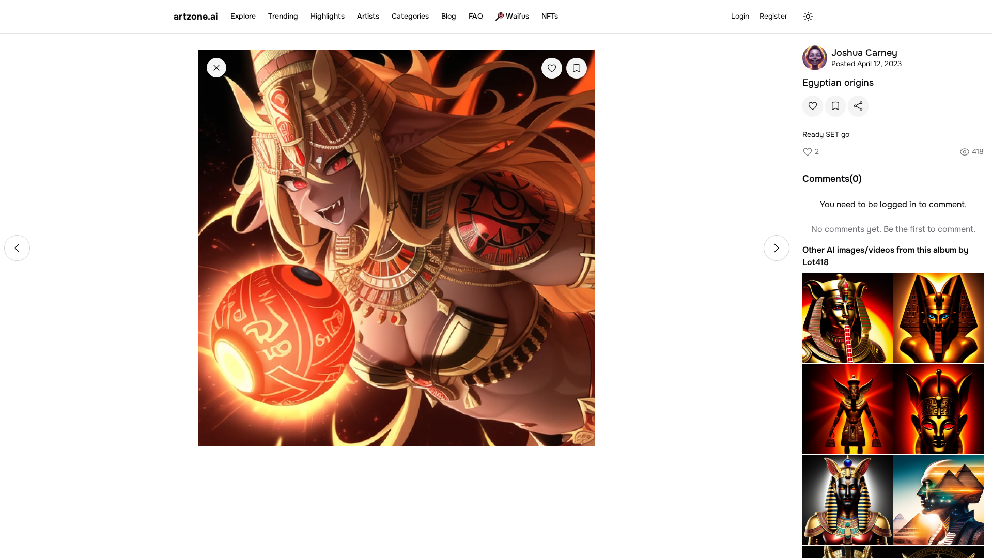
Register (773, 16)
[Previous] (17, 248)
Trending (283, 16)
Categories (410, 16)
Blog (448, 16)
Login (740, 16)
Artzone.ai (196, 16)
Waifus (517, 16)
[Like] (551, 68)
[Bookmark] (576, 68)
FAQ (476, 16)
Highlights (328, 16)
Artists (368, 16)
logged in (898, 204)
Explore (243, 16)
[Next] (776, 248)
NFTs (549, 16)
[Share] (858, 106)
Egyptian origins (838, 82)
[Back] (216, 68)
